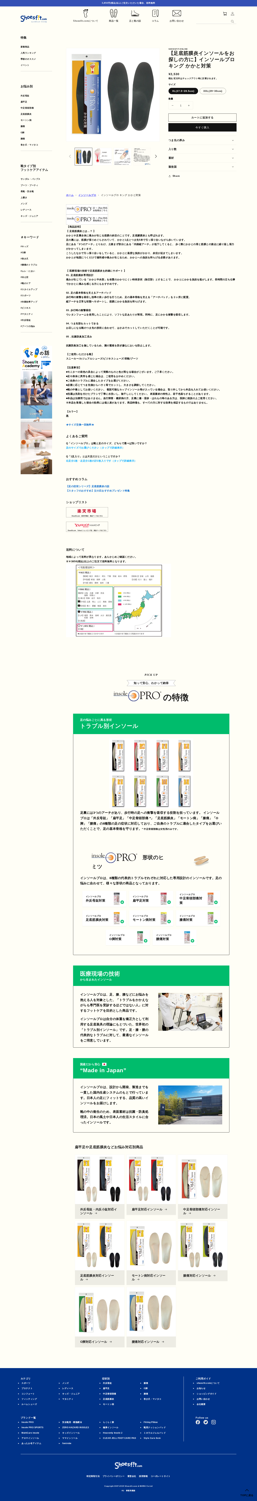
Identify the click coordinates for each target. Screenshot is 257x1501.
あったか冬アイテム (31, 1443)
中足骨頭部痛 (27, 108)
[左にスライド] (70, 157)
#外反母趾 (26, 320)
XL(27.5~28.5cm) (183, 91)
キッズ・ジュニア (29, 216)
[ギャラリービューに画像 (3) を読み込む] (122, 157)
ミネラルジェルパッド (155, 1433)
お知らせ (201, 1388)
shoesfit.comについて (208, 1383)
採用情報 (143, 1476)
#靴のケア (26, 283)
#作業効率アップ (29, 302)
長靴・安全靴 (27, 191)
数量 (171, 98)
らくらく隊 (108, 1422)
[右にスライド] (156, 157)
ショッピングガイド (206, 1394)
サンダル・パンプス (30, 179)
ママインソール (70, 1438)
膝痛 (23, 126)
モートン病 (26, 120)
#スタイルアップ (29, 289)
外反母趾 (25, 95)
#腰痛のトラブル (29, 265)
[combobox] (216, 21)
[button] (203, 140)
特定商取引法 (93, 1476)
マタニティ (67, 1399)
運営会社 (131, 1476)
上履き (24, 197)
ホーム (70, 195)
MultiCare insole (30, 1433)
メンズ (24, 203)
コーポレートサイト (160, 1476)
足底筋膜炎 (26, 114)
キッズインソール (71, 1433)
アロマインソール (30, 1438)
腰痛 (23, 138)
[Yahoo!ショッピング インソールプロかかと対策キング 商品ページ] (87, 529)
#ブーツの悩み (28, 326)
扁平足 (24, 102)
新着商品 (25, 47)
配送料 (177, 78)
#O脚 (23, 252)
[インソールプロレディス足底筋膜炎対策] (87, 212)
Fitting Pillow (151, 1422)
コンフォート (28, 1394)
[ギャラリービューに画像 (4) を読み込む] (142, 157)
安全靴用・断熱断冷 (72, 1422)
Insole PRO (28, 1422)
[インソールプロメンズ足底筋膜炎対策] (87, 222)
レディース (26, 210)
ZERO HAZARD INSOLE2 (75, 1427)
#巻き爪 (24, 258)
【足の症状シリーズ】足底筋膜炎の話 (87, 486)
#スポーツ (26, 295)
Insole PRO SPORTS (32, 1427)
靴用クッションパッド (155, 1427)
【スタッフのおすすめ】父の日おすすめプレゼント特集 (98, 490)
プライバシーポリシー (114, 1476)
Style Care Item (152, 1438)
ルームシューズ (29, 1404)
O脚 (22, 132)
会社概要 (201, 1404)
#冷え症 (24, 277)
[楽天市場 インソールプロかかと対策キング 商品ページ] (87, 514)
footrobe (67, 1443)
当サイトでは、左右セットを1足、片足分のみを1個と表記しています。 (107, 461)
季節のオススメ (28, 59)
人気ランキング (28, 53)
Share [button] (176, 175)
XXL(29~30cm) (212, 91)
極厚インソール (110, 1427)
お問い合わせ (203, 1399)
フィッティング (29, 1399)
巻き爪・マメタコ (29, 145)
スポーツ (26, 1383)
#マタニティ (27, 314)
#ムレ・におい (28, 271)
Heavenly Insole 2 (112, 1433)
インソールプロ (87, 195)
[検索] (232, 21)
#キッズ (24, 246)
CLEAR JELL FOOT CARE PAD (119, 1438)
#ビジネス (26, 308)
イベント (25, 65)
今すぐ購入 (202, 127)
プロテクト (27, 1388)
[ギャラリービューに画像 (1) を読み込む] (83, 157)
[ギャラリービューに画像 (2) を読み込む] (103, 157)
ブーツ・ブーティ (29, 185)
